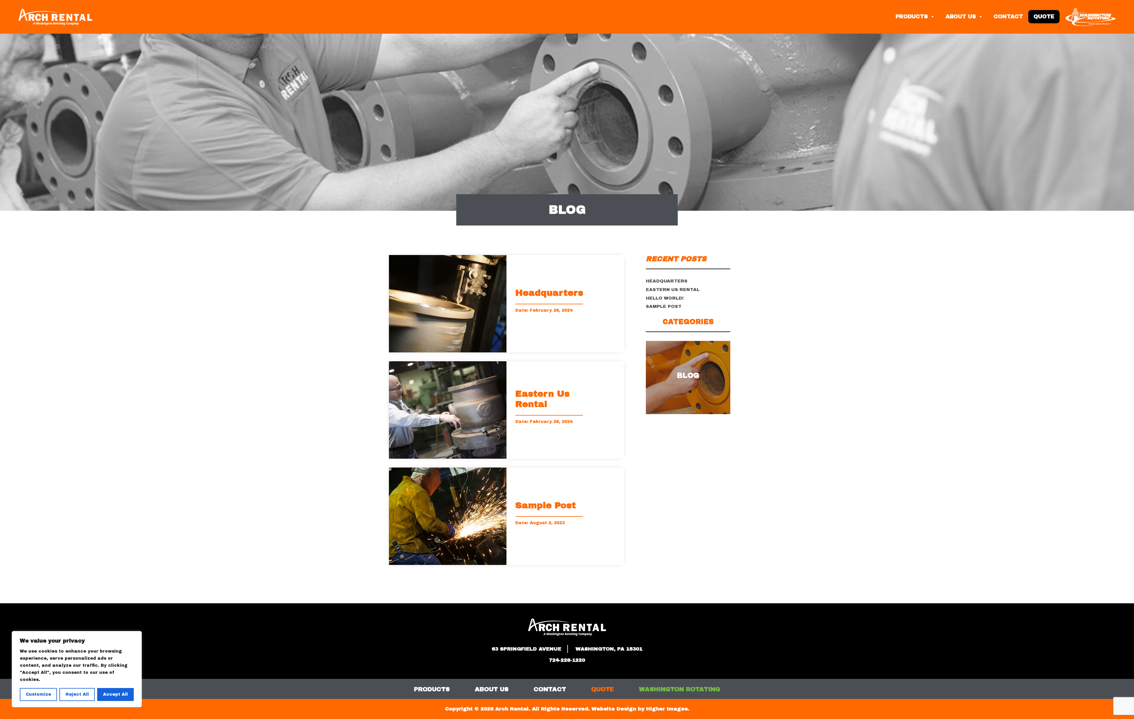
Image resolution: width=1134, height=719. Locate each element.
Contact (1008, 16)
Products (912, 16)
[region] (77, 669)
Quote (1044, 16)
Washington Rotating (679, 689)
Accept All (115, 694)
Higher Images (667, 709)
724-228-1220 (567, 660)
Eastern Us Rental (673, 289)
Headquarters (666, 281)
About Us (961, 16)
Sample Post (664, 306)
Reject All (77, 694)
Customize (38, 694)
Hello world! (665, 298)
